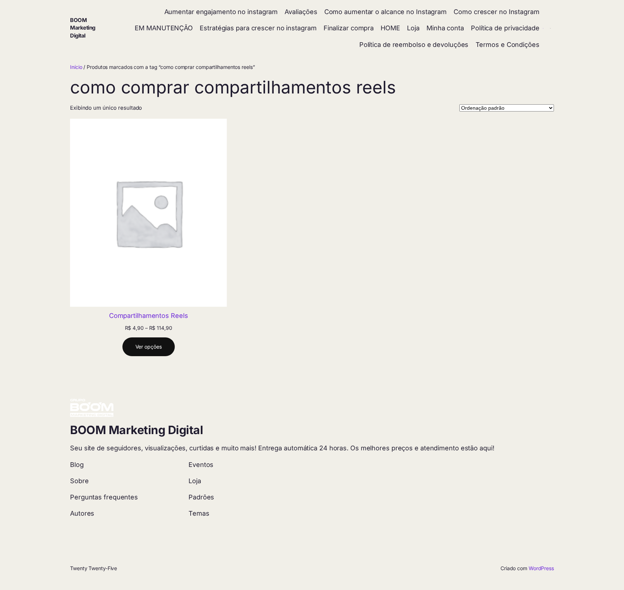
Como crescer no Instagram (497, 12)
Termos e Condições (508, 44)
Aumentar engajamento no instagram (221, 12)
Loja (413, 28)
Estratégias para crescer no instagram (258, 28)
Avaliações (301, 12)
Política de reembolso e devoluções (414, 44)
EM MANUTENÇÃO (164, 28)
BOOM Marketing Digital (82, 28)
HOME (390, 28)
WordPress (541, 568)
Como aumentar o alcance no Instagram (385, 12)
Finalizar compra (349, 28)
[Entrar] (543, 28)
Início (76, 67)
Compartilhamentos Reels (148, 315)
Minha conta (445, 28)
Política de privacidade (505, 28)
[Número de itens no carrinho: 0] (550, 28)
